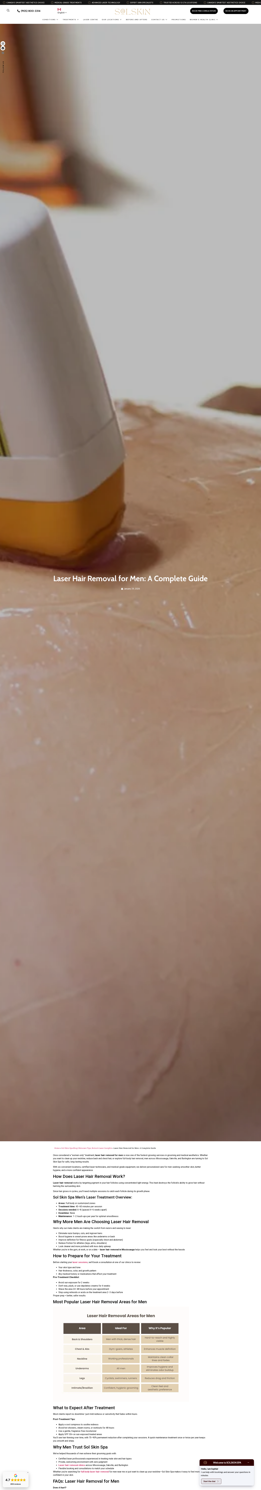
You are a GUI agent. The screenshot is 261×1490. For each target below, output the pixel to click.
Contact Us (158, 19)
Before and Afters (136, 19)
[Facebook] (3, 48)
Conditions (49, 19)
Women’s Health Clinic (202, 19)
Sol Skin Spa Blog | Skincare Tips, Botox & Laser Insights (86, 1148)
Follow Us (3, 67)
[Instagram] (3, 43)
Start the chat (209, 1481)
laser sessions (80, 1262)
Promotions (179, 19)
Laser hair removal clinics (71, 1465)
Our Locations (110, 19)
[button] (9, 11)
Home (57, 1148)
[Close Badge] (28, 1472)
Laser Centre (90, 19)
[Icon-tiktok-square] (3, 52)
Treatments (69, 19)
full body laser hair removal (95, 1471)
